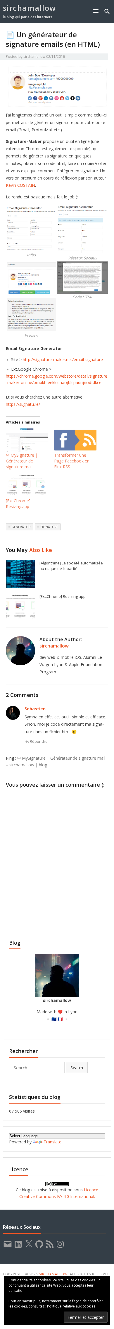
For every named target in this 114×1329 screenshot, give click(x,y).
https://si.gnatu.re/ (23, 404)
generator (21, 527)
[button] (97, 10)
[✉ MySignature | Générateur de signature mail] (27, 440)
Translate (52, 1142)
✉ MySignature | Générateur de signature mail (22, 460)
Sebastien (35, 708)
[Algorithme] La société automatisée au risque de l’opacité (71, 565)
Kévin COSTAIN (20, 185)
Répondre (39, 741)
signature (49, 527)
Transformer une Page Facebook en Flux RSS (71, 460)
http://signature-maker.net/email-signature (63, 359)
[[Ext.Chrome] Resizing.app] (27, 486)
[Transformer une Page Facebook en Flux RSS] (75, 440)
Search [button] (76, 1067)
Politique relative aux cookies (71, 1306)
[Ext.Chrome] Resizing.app (18, 503)
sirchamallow (29, 8)
